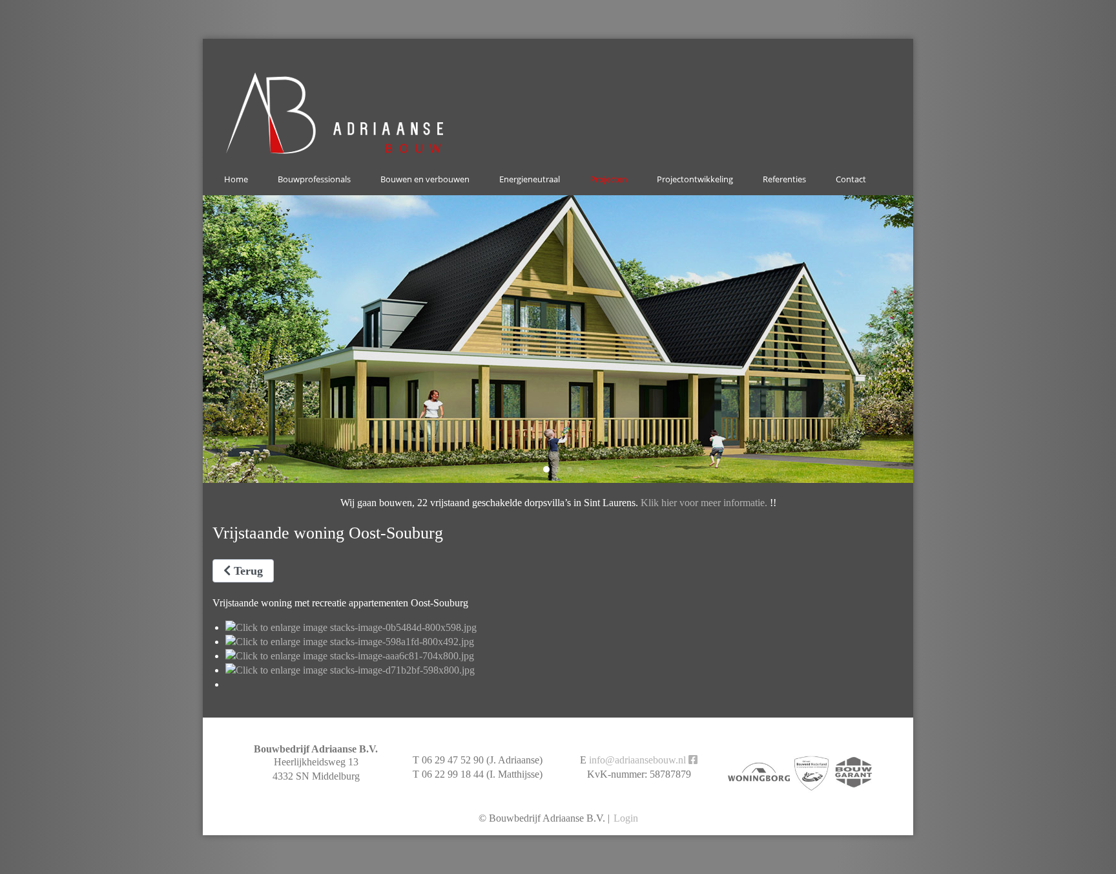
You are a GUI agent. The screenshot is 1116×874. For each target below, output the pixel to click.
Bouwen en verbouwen (425, 179)
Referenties (784, 179)
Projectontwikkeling (695, 179)
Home (236, 179)
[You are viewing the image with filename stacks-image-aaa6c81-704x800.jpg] (349, 655)
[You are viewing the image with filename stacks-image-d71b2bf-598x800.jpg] (350, 670)
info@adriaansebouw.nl (637, 759)
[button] (535, 469)
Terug (247, 570)
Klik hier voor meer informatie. (704, 502)
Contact (851, 179)
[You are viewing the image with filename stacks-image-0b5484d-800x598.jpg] (351, 627)
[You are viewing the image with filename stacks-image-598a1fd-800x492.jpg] (349, 641)
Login (626, 818)
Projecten (608, 179)
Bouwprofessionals (314, 179)
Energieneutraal (529, 179)
